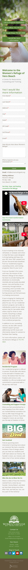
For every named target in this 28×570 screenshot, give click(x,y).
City (3, 114)
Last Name (6, 102)
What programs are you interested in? (10, 161)
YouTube (17, 553)
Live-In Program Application (14, 22)
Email (4, 138)
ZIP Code (5, 126)
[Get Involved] (14, 431)
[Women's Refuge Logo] (14, 526)
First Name (6, 96)
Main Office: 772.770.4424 (14, 28)
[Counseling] (14, 395)
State (4, 120)
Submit (14, 168)
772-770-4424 (16, 536)
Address (5, 108)
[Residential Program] (14, 357)
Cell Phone (5, 132)
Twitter (13, 553)
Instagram (21, 553)
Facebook (10, 553)
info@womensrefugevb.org (15, 538)
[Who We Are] (14, 468)
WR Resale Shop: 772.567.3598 (14, 33)
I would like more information (14, 39)
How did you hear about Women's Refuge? (13, 145)
